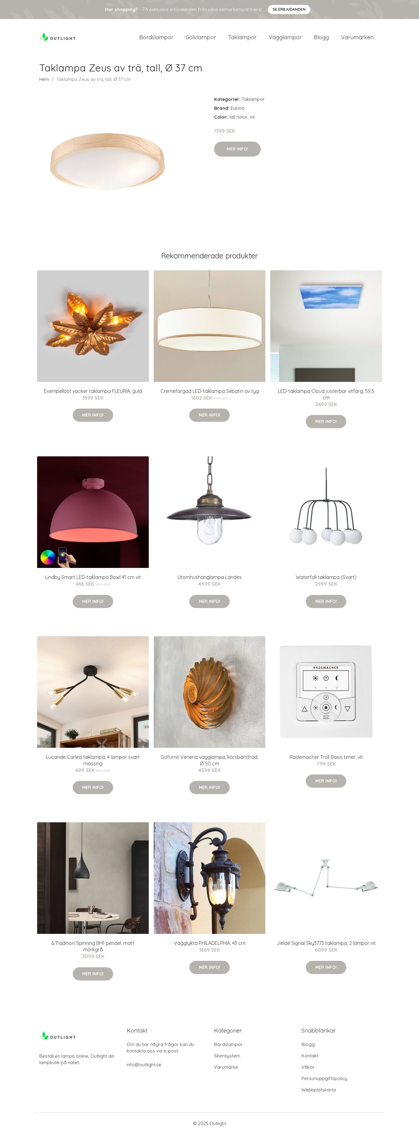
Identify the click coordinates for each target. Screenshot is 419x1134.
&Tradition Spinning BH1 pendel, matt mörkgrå (93, 946)
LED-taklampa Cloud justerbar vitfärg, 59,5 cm (326, 394)
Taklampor (242, 37)
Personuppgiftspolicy (324, 1078)
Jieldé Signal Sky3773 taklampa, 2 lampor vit (326, 943)
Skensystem (227, 1056)
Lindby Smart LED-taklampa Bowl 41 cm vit (93, 577)
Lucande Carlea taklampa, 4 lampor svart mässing (93, 760)
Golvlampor (201, 37)
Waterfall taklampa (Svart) (326, 577)
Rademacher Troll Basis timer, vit (326, 757)
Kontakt (310, 1056)
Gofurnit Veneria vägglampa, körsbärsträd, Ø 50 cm (209, 760)
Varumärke (226, 1067)
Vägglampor (285, 37)
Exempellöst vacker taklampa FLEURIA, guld (93, 391)
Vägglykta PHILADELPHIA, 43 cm (209, 943)
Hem (44, 79)
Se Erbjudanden (289, 9)
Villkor (308, 1067)
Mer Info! (237, 149)
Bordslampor (156, 37)
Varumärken (357, 37)
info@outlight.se (144, 1064)
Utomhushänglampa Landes (210, 577)
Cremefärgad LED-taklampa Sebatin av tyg (209, 391)
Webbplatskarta (319, 1090)
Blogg (321, 37)
